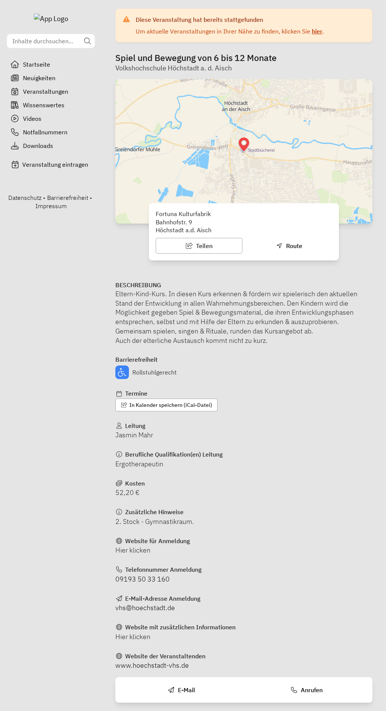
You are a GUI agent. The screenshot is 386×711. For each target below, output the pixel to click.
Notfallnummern (45, 132)
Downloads (38, 145)
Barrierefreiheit (67, 197)
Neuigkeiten (39, 78)
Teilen (204, 246)
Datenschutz (24, 197)
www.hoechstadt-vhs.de (152, 665)
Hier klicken (132, 550)
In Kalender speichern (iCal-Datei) (170, 405)
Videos (32, 118)
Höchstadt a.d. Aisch (183, 230)
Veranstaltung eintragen (55, 164)
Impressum (51, 206)
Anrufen (311, 690)
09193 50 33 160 (142, 579)
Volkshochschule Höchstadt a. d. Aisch (173, 68)
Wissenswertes (43, 105)
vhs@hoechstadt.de (145, 607)
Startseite (36, 64)
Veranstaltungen (45, 91)
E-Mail (185, 690)
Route (293, 246)
